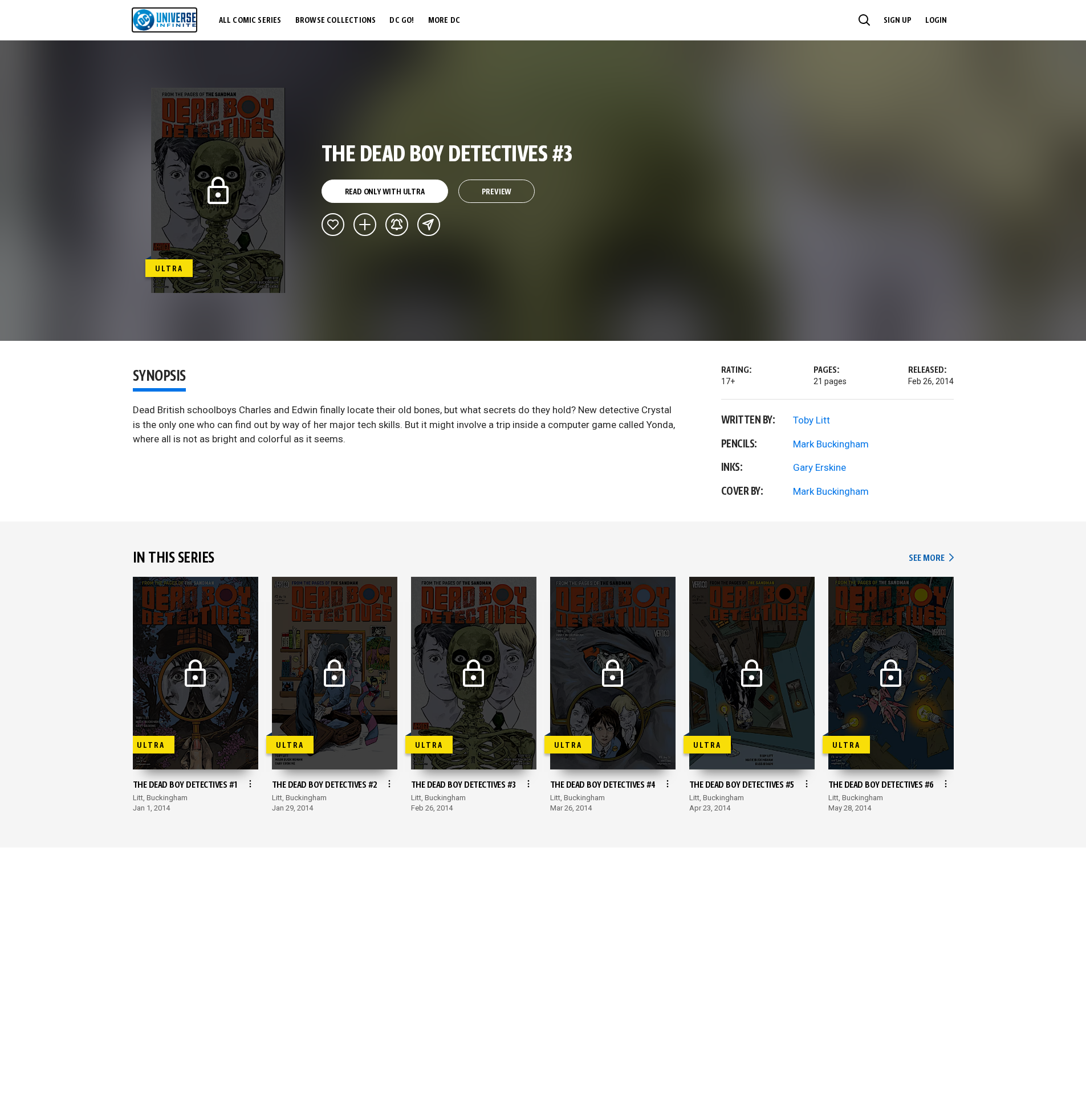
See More (931, 558)
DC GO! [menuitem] (401, 20)
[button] (864, 20)
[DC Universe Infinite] (164, 20)
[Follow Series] (396, 224)
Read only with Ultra (385, 192)
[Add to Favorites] (333, 224)
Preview (497, 192)
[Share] (428, 224)
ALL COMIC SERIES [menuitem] (250, 20)
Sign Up (898, 20)
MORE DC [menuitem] (444, 20)
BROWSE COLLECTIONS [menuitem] (335, 20)
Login (936, 20)
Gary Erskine (819, 467)
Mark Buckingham (831, 444)
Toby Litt (811, 420)
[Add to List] (364, 224)
